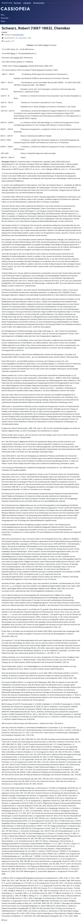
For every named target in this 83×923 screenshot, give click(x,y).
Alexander (5, 18)
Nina (2, 15)
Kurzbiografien (18, 35)
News (3, 21)
